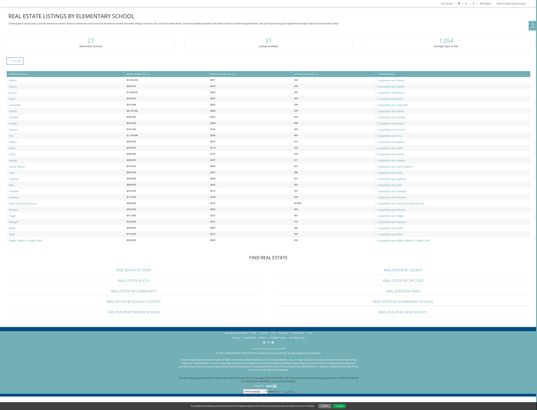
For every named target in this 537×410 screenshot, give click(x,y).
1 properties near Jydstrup (391, 179)
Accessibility (249, 337)
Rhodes (13, 209)
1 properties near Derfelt (390, 111)
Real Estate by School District (134, 301)
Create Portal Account (515, 3)
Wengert (13, 222)
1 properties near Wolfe (390, 228)
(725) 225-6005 (447, 3)
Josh (11, 172)
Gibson (13, 142)
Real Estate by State (133, 270)
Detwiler (13, 117)
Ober (12, 185)
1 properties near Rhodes (391, 209)
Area (310, 332)
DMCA (263, 337)
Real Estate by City (134, 280)
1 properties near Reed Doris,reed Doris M (400, 203)
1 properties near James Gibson (395, 166)
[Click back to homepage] (5, 3)
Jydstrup (13, 179)
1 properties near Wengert (391, 222)
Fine (11, 135)
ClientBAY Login (278, 337)
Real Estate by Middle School (134, 312)
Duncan (13, 129)
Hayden (13, 160)
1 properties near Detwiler (391, 117)
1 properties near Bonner (391, 92)
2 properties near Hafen (390, 148)
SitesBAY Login (297, 337)
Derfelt (12, 111)
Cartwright (15, 105)
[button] (533, 26)
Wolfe (12, 228)
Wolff (12, 234)
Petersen (14, 197)
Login (498, 3)
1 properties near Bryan (390, 99)
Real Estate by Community (134, 291)
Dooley (13, 123)
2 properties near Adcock (391, 86)
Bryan (12, 99)
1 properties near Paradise (391, 191)
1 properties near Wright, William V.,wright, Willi (403, 240)
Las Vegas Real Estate (236, 332)
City (273, 332)
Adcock (13, 86)
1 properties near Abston (390, 80)
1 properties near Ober (389, 185)
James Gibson (17, 166)
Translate (289, 391)
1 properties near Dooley (390, 123)
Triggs (12, 216)
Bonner (13, 92)
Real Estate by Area (403, 291)
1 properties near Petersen (392, 197)
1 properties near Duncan (391, 129)
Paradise (14, 191)
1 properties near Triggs (390, 216)
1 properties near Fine (389, 135)
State (253, 332)
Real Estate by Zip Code (403, 280)
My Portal (486, 3)
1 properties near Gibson (391, 142)
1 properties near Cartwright (392, 105)
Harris (12, 154)
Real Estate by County (403, 270)
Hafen (12, 148)
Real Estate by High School (403, 312)
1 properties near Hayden (391, 160)
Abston (13, 80)
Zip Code (283, 332)
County (264, 332)
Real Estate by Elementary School (403, 301)
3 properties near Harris (390, 154)
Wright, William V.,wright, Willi (25, 240)
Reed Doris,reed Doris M (23, 203)
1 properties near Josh (389, 172)
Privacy (236, 337)
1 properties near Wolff (389, 234)
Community (298, 332)
